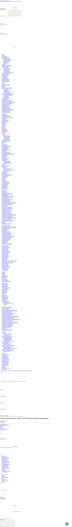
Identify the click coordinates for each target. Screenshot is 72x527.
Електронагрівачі (6, 97)
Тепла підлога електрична (7, 168)
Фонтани (3, 366)
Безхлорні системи (6, 91)
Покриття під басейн (7, 69)
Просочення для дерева (7, 302)
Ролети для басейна (6, 71)
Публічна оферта (20, 370)
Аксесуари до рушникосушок (8, 163)
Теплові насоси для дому (5, 365)
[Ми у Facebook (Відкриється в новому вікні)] (6, 40)
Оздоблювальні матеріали (5, 361)
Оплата (4, 370)
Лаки (4, 305)
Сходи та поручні (4, 363)
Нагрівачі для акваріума (7, 351)
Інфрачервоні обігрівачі (7, 136)
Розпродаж (3, 353)
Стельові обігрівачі (6, 139)
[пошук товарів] (14, 13)
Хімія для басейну (4, 457)
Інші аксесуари (6, 62)
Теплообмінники (6, 96)
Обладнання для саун (5, 460)
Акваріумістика (4, 369)
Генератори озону (6, 90)
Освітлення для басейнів (5, 362)
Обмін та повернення (14, 370)
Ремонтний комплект (7, 61)
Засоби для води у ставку (5, 360)
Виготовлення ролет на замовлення (9, 72)
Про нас (24, 370)
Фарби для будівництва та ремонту (9, 303)
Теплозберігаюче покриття (7, 68)
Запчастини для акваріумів (7, 347)
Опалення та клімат (5, 357)
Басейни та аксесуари (5, 354)
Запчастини (3, 469)
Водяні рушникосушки (7, 162)
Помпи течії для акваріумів (7, 343)
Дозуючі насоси (6, 89)
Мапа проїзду (2, 519)
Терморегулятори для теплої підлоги (9, 169)
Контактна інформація (29, 370)
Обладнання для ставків (5, 359)
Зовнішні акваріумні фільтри (8, 339)
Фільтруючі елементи (7, 340)
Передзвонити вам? (3, 9)
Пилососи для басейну (5, 466)
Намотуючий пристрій (7, 70)
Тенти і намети (4, 367)
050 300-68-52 (2, 8)
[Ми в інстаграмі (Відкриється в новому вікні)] (19, 40)
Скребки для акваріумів (7, 346)
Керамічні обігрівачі (6, 135)
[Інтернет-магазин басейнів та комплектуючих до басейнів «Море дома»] (2, 437)
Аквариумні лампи (6, 335)
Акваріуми (5, 333)
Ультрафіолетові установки (7, 92)
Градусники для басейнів (7, 60)
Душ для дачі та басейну (7, 59)
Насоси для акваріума (7, 344)
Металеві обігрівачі (6, 138)
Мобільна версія (15, 446)
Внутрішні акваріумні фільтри (8, 337)
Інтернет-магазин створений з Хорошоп (6, 447)
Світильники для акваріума (7, 334)
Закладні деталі (4, 463)
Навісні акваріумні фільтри (7, 338)
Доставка (1, 370)
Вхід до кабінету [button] (4, 474)
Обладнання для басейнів (5, 355)
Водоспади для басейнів (5, 364)
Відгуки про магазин (8, 370)
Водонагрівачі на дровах (7, 98)
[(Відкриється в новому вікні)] (1, 440)
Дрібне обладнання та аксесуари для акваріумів (10, 348)
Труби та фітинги (4, 356)
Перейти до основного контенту (5, 0)
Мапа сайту (3, 481)
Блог (17, 370)
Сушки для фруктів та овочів (6, 368)
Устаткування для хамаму (5, 358)
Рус (2, 372)
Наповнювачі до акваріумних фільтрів (9, 341)
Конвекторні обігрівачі (7, 137)
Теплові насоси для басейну (8, 95)
